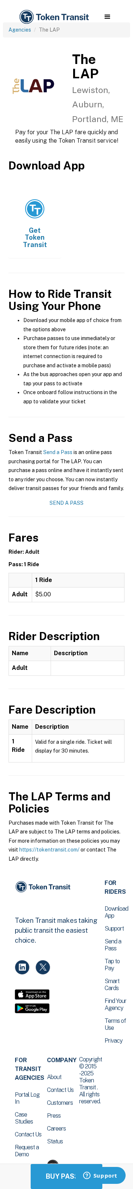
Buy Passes (66, 1176)
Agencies (19, 30)
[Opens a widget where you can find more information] (100, 1176)
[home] (53, 17)
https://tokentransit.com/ (49, 850)
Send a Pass (57, 452)
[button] (107, 17)
